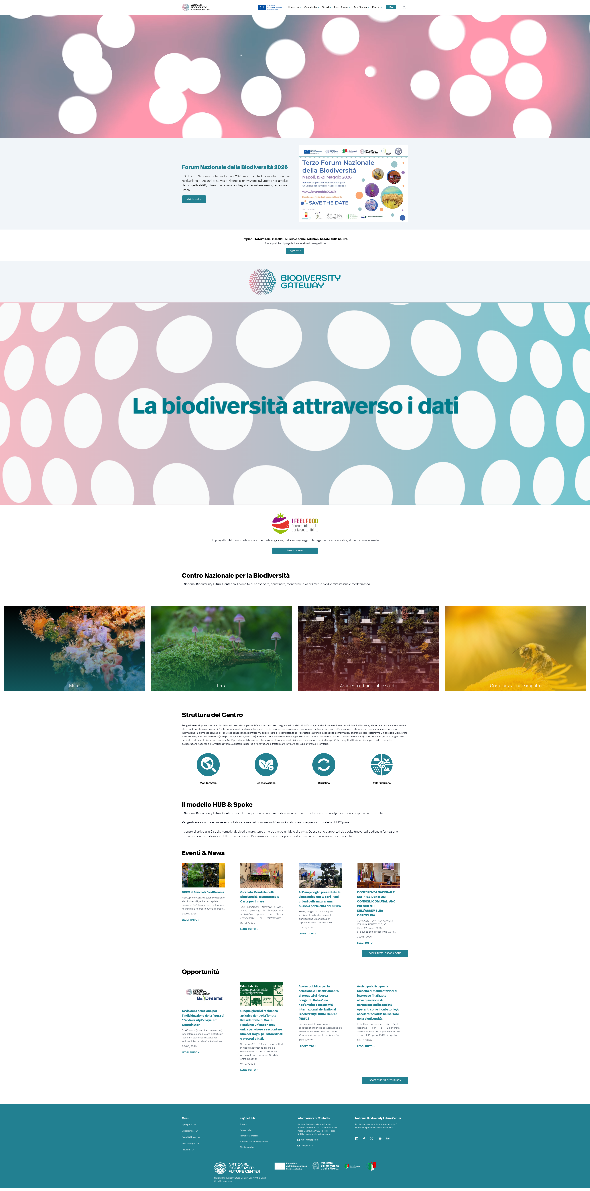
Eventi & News (341, 7)
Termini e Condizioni (249, 1136)
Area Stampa (360, 7)
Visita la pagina (194, 199)
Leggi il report (295, 251)
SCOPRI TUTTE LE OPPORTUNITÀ (385, 1080)
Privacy (243, 1124)
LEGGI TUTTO (189, 920)
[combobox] (391, 7)
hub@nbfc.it (307, 1145)
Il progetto (293, 7)
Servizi (325, 7)
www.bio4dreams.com (209, 1030)
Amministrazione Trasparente (254, 1141)
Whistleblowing (247, 1147)
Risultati (376, 7)
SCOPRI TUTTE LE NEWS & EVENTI (385, 953)
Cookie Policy (246, 1130)
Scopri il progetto (295, 550)
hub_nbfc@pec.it (309, 1140)
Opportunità (310, 7)
